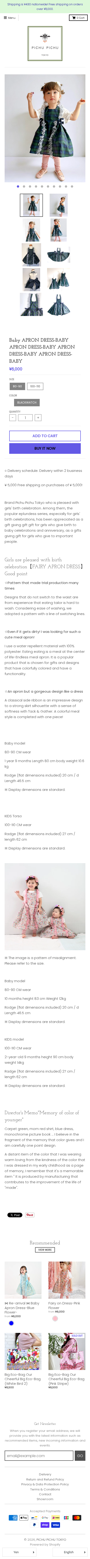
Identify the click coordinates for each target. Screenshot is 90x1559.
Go (80, 1455)
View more (45, 1250)
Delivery (45, 1474)
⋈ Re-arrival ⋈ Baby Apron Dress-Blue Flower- (22, 1308)
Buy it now (45, 448)
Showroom (45, 1499)
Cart (80, 18)
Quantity (15, 411)
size (11, 379)
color (13, 395)
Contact (45, 1494)
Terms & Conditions (45, 1489)
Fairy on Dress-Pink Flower (64, 1305)
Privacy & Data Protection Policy (45, 1484)
